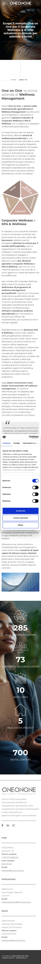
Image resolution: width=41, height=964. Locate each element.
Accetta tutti (20, 511)
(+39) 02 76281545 (10, 857)
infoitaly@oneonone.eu (13, 870)
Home (13, 80)
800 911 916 (7, 864)
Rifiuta (20, 525)
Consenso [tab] (6, 443)
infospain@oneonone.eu (13, 940)
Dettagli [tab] (17, 443)
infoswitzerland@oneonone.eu (16, 902)
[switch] (35, 487)
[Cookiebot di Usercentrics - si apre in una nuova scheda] (29, 437)
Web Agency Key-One (20, 956)
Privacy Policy (8, 958)
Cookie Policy (21, 958)
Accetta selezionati (20, 518)
